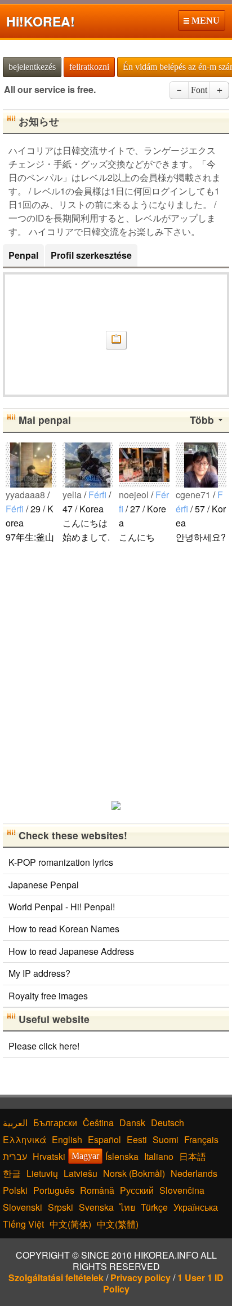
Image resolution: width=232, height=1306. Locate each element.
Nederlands (194, 1173)
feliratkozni (89, 67)
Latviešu (80, 1173)
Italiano (158, 1156)
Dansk (132, 1122)
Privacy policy (140, 1277)
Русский (137, 1190)
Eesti (137, 1139)
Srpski (60, 1207)
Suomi (166, 1139)
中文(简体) (70, 1224)
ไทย (127, 1207)
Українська (195, 1207)
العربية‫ (15, 1122)
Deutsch (167, 1122)
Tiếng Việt (23, 1224)
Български (55, 1122)
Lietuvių (42, 1173)
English (67, 1139)
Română (97, 1190)
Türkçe (154, 1207)
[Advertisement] (116, 671)
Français (201, 1139)
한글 (12, 1173)
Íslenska (122, 1156)
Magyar (85, 1156)
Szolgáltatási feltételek (56, 1277)
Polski (15, 1190)
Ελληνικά (24, 1139)
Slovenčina (181, 1190)
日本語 (192, 1156)
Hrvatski (49, 1156)
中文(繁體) (118, 1224)
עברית (15, 1156)
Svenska (96, 1207)
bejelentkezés (32, 67)
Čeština (98, 1122)
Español (104, 1139)
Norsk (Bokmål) (134, 1173)
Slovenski (22, 1207)
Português (53, 1190)
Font (199, 90)
